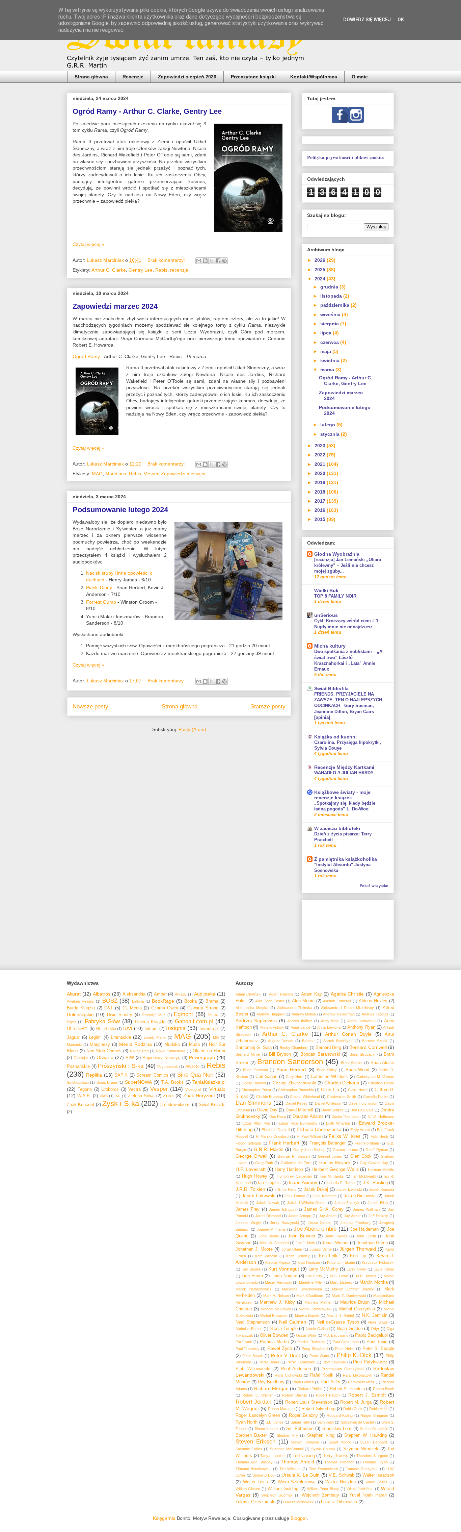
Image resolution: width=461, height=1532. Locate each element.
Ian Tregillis (269, 1182)
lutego (328, 424)
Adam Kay (311, 994)
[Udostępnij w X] (211, 260)
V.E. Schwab (341, 1475)
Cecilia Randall (254, 1083)
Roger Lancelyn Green (258, 1415)
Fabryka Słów (102, 1021)
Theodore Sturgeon (372, 1456)
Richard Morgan (271, 1388)
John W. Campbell (274, 1243)
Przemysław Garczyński (342, 1369)
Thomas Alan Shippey (254, 1462)
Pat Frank (244, 1342)
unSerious (326, 615)
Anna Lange (300, 1027)
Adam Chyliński (248, 994)
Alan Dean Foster (269, 1001)
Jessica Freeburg (356, 1223)
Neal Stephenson (253, 1322)
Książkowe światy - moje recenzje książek (342, 794)
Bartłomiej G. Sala (254, 1047)
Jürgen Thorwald (358, 1249)
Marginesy (100, 1044)
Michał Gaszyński (357, 1309)
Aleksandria (134, 994)
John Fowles (336, 1236)
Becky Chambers (294, 1048)
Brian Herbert (291, 1069)
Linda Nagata (284, 1276)
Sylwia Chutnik (323, 1449)
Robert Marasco (281, 1409)
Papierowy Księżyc (161, 1057)
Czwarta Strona (202, 1008)
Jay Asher (352, 1216)
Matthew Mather (318, 1302)
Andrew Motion (304, 1014)
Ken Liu (358, 1256)
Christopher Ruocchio (296, 1090)
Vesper (151, 473)
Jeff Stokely (378, 1216)
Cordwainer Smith (341, 1097)
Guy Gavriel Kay (374, 1163)
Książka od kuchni (335, 736)
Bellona (138, 1001)
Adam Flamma (281, 994)
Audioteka (204, 994)
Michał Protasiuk (274, 1315)
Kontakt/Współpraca (313, 76)
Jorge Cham (291, 1249)
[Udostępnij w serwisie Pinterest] (224, 260)
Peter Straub (252, 1356)
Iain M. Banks (332, 1176)
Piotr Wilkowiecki (253, 1368)
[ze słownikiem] (175, 1104)
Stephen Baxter (251, 1435)
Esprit (71, 1022)
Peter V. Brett (285, 1355)
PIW (130, 1057)
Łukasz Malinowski (298, 1502)
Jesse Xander (320, 1223)
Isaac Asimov (303, 1182)
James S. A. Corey (324, 1209)
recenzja (179, 270)
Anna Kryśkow (272, 1027)
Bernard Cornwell (367, 1047)
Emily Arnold (360, 1130)
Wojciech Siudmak (277, 1495)
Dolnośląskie (80, 1014)
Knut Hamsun (308, 1262)
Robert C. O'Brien (257, 1395)
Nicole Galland (318, 1329)
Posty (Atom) (192, 729)
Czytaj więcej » (88, 244)
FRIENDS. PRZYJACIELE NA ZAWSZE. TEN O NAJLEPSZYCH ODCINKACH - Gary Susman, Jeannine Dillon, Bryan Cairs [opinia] (348, 706)
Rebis (161, 270)
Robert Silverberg (318, 1408)
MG (216, 1037)
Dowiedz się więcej (367, 19)
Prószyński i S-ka (120, 1066)
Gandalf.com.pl (194, 1021)
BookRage (163, 1001)
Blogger (299, 1518)
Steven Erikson (255, 1441)
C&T (108, 1008)
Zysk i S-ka (120, 1103)
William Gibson (248, 1489)
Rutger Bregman (374, 1415)
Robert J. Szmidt (367, 1395)
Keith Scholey (297, 1256)
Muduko (172, 1044)
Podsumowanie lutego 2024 (120, 509)
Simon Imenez (266, 1429)
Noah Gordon (350, 1328)
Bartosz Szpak (374, 1041)
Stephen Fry (287, 1435)
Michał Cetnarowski (315, 1309)
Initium (151, 1028)
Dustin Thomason (345, 1116)
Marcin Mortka (373, 1282)
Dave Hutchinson (363, 1103)
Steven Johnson (305, 1442)
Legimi (95, 1037)
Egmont (183, 1014)
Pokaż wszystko (374, 886)
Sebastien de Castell (358, 1422)
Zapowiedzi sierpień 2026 (187, 76)
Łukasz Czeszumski (255, 1502)
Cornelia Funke (375, 1097)
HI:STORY (77, 1028)
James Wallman (366, 1209)
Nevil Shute (377, 1322)
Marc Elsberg (341, 1282)
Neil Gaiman (292, 1322)
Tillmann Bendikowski (253, 1469)
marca (327, 369)
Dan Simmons (253, 1103)
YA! (117, 1096)
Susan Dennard (373, 1442)
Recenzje (133, 76)
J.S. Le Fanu (285, 1189)
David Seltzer (332, 1110)
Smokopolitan (78, 1082)
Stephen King (320, 1435)
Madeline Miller (311, 1282)
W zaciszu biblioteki (337, 828)
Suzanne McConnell (286, 1449)
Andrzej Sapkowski (256, 1020)
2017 (321, 501)
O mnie (360, 76)
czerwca (330, 342)
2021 (321, 464)
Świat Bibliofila (331, 688)
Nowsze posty (90, 706)
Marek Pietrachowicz (254, 1289)
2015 (321, 519)
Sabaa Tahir (300, 1422)
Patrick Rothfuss (311, 1342)
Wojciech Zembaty (320, 1495)
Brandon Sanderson (290, 1061)
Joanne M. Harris (271, 1229)
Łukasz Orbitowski (339, 1502)
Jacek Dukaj (316, 1189)
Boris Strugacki (363, 1054)
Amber (160, 994)
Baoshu (308, 1041)
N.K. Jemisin (374, 1315)
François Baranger (327, 1143)
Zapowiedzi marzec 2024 (115, 306)
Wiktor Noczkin (340, 1482)
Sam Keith (325, 1422)
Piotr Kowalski (334, 1362)
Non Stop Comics (103, 1051)
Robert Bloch (383, 1389)
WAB (104, 1096)
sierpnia (330, 323)
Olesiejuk (81, 1058)
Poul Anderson (296, 1368)
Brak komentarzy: (166, 260)
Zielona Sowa (141, 1096)
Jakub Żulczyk (346, 1203)
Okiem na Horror (209, 1051)
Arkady (181, 994)
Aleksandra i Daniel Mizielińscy (347, 1008)
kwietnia (330, 360)
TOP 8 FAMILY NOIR (335, 596)
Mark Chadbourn (310, 1296)
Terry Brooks (335, 1455)
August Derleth (280, 1041)
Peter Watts (319, 1356)
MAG (97, 473)
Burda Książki (81, 1008)
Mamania (74, 1045)
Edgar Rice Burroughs (298, 1123)
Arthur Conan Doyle (348, 1034)
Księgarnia (164, 1518)
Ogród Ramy (86, 356)
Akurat (74, 994)
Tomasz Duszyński (362, 1469)
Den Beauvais (361, 1110)
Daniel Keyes (296, 1103)
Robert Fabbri (328, 1395)
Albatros (101, 994)
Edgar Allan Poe (256, 1123)
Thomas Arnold (297, 1461)
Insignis (176, 1028)
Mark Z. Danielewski (349, 1296)
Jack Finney (294, 1196)
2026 (321, 260)
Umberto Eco (263, 1475)
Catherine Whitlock (329, 1076)
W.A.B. (84, 1096)
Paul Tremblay (248, 1349)
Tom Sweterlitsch (323, 1469)
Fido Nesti (379, 1136)
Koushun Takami (341, 1262)
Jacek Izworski (349, 1189)
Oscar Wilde (306, 1335)
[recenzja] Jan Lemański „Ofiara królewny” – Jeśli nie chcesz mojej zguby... (347, 565)
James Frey (248, 1209)
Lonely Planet (155, 1037)
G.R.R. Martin (268, 1149)
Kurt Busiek (251, 1269)
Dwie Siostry (119, 1014)
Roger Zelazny (303, 1415)
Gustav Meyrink (335, 1162)
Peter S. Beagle (378, 1348)
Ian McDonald (364, 1176)
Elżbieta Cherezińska (319, 1129)
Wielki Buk (326, 590)
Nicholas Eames (249, 1329)
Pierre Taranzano (301, 1362)
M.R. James (366, 1276)
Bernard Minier (248, 1054)
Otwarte (105, 1057)
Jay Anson (327, 1216)
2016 (321, 510)
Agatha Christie (347, 994)
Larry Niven (356, 1269)
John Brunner (301, 1236)
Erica (213, 1014)
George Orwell (251, 1156)
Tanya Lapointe (273, 1456)
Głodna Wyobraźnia (336, 554)
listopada (331, 296)
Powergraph (202, 1057)
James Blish (378, 1203)
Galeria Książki (150, 1022)
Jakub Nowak (267, 1203)
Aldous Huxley (373, 1001)
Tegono (85, 1089)
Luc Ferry (314, 1276)
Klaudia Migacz (277, 1262)
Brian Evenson (255, 1070)
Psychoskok (167, 1066)
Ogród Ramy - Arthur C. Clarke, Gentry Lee (147, 111)
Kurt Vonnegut (283, 1269)
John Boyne (269, 1236)
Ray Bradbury (271, 1382)
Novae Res (139, 1051)
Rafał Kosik (321, 1375)
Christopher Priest (256, 1090)
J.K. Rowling (375, 1182)
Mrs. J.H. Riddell (340, 1315)
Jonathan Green (372, 1242)
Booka (190, 1001)
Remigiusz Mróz (361, 1382)
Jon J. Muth (305, 1243)
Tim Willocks (290, 1469)
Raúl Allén (330, 1382)
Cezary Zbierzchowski (294, 1083)
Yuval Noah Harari (368, 1495)
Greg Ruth (264, 1163)
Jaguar (73, 1037)
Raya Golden (303, 1382)
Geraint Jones (330, 1156)
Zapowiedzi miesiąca (183, 473)
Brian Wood (357, 1070)
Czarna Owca (164, 1008)
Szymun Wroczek (360, 1449)
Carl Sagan (266, 1076)
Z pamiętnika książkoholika (345, 859)
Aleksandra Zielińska (294, 1008)
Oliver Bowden (274, 1335)
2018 (321, 492)
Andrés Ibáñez (299, 1021)
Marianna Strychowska (302, 1289)
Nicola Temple (284, 1328)
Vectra (134, 1089)
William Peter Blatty (323, 1489)
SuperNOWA (138, 1082)
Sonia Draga (107, 1082)
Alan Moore (303, 1001)
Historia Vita (106, 1029)
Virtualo (217, 1089)
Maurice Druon (355, 1302)
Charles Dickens (341, 1082)
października (335, 305)
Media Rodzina (135, 1044)
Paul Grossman (346, 1342)
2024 (321, 278)
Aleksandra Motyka (252, 1008)
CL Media (132, 1008)
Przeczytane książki (253, 76)
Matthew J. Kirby (277, 1302)
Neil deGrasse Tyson (338, 1322)
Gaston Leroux (345, 1150)
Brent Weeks (352, 1063)
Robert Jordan (253, 1402)
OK (401, 19)
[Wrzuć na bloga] (205, 260)
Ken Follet (329, 1256)
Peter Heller (345, 1349)
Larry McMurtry (323, 1269)
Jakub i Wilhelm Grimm (306, 1203)
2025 (321, 269)
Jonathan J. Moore (254, 1249)
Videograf (193, 1089)
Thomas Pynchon (339, 1462)
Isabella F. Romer (340, 1183)
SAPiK (121, 1075)
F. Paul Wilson (309, 1136)
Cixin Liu (330, 1089)
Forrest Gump (101, 602)
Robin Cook (352, 1409)
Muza (194, 1044)
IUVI (127, 1028)
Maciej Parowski (278, 1282)
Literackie (121, 1037)
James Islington (282, 1209)
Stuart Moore (339, 1442)
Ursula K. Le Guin (300, 1475)
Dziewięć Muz (153, 1015)
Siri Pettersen (299, 1428)
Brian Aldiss (383, 1062)
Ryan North (246, 1422)
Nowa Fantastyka (170, 1051)
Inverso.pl (209, 1028)
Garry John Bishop (309, 1150)
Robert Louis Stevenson (308, 1402)
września (331, 314)
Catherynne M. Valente (375, 1077)
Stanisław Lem (336, 1428)
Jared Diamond (267, 1216)
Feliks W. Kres (344, 1136)
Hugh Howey (254, 1176)
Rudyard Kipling (340, 1415)
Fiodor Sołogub (248, 1143)
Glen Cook (361, 1156)
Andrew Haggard (270, 1014)
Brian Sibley (327, 1070)
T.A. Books (172, 1082)
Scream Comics (152, 1075)
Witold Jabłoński (360, 1489)
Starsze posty (268, 706)
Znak (168, 1095)
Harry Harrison (289, 1169)
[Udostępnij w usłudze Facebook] (218, 260)
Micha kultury (330, 646)
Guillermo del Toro (296, 1163)
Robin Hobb (378, 1409)
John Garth (366, 1236)
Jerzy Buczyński (284, 1223)
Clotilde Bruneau (269, 1097)
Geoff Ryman (376, 1150)
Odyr (375, 1329)
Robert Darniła (294, 1395)
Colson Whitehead (305, 1097)
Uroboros (110, 1089)
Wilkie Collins (376, 1482)
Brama (212, 1001)
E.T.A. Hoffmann (381, 1116)
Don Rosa (277, 1116)
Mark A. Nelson (276, 1296)
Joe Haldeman (364, 1229)
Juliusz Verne (320, 1249)
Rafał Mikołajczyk (357, 1375)
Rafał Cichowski (288, 1375)
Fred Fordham (367, 1143)
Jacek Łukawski (258, 1195)
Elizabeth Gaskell (276, 1130)
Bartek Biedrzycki (338, 1041)
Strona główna (91, 76)
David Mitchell (299, 1110)
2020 (321, 473)
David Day (267, 1110)
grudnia (330, 287)
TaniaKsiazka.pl (208, 1082)
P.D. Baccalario (335, 1335)
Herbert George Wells (335, 1169)
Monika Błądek (307, 1315)
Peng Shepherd (314, 1349)
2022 (321, 454)
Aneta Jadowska (361, 1021)
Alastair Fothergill (337, 1001)
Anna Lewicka (328, 1027)
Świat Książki (212, 1104)
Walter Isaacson (378, 1475)
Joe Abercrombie (315, 1229)
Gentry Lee (141, 270)
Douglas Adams (308, 1116)
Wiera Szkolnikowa (297, 1482)
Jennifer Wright (248, 1223)
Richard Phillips (310, 1389)
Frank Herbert (284, 1143)
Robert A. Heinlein (347, 1388)
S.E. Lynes (274, 1422)
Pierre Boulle (269, 1362)
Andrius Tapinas (375, 1014)
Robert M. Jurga (356, 1402)
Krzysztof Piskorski (378, 1262)
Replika (94, 1075)
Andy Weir (330, 1021)
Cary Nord (294, 1077)
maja (326, 351)
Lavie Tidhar (384, 1269)
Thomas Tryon (374, 1462)
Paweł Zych (279, 1348)
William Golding (283, 1488)
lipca (326, 332)
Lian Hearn (252, 1276)
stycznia (330, 434)
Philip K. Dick (354, 1355)
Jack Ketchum (324, 1196)
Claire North (358, 1090)
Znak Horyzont (199, 1095)
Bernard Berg (328, 1047)
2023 (321, 445)
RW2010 (192, 1066)
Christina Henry (381, 1083)
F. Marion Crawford (272, 1136)
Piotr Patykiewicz (370, 1362)
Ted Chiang (304, 1455)
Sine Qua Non (195, 1075)
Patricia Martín (274, 1341)
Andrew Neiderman (339, 1014)
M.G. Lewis (339, 1276)
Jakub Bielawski (360, 1196)
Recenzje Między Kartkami (344, 767)
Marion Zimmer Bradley (353, 1289)
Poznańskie (78, 1066)
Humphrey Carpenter (294, 1176)
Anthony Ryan (361, 1027)
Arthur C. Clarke (108, 270)
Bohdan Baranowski (320, 1054)
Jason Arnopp (299, 1216)
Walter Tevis (255, 1482)
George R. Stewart (293, 1156)
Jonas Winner (335, 1242)
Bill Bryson (280, 1054)
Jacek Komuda (381, 1189)
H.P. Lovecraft (251, 1169)
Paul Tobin (377, 1341)
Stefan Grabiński (374, 1429)
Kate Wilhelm (266, 1256)
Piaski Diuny (99, 587)
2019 (321, 482)
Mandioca (115, 473)
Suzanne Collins (249, 1449)
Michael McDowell (276, 1309)
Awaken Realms (80, 1001)
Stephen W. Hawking (365, 1435)
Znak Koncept (80, 1104)
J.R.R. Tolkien (250, 1189)
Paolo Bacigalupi (371, 1335)
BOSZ (109, 1001)
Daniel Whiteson (328, 1103)
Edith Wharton (338, 1123)
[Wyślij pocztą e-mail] (198, 260)
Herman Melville (381, 1169)
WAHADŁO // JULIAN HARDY (344, 772)
